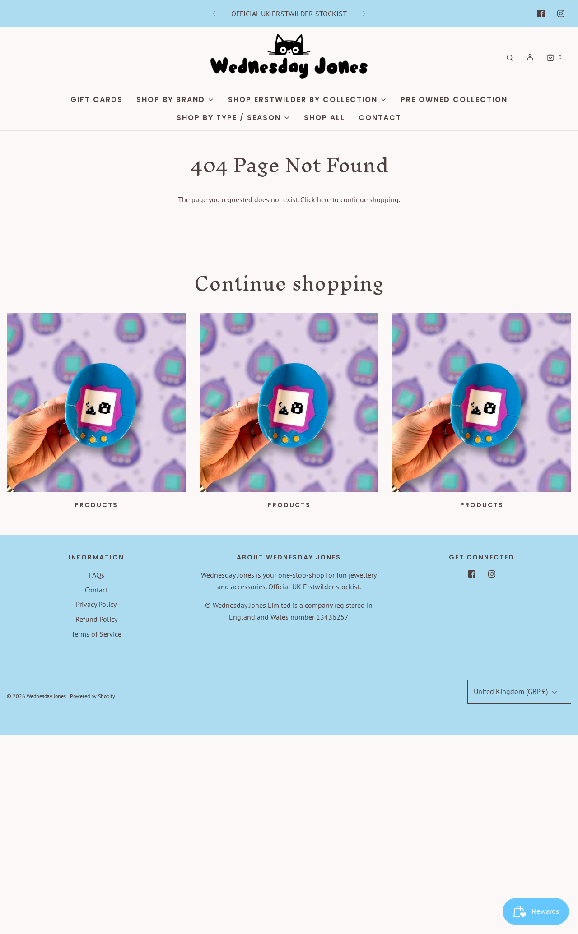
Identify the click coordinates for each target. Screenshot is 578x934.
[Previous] (214, 13)
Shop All (324, 117)
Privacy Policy (96, 604)
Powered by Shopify (92, 696)
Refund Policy (96, 619)
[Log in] (530, 56)
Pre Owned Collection (454, 99)
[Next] (364, 13)
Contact (380, 117)
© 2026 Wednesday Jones (36, 696)
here (324, 199)
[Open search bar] (510, 57)
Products (96, 504)
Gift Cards (96, 99)
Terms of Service (96, 633)
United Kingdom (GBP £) (512, 691)
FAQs (96, 574)
